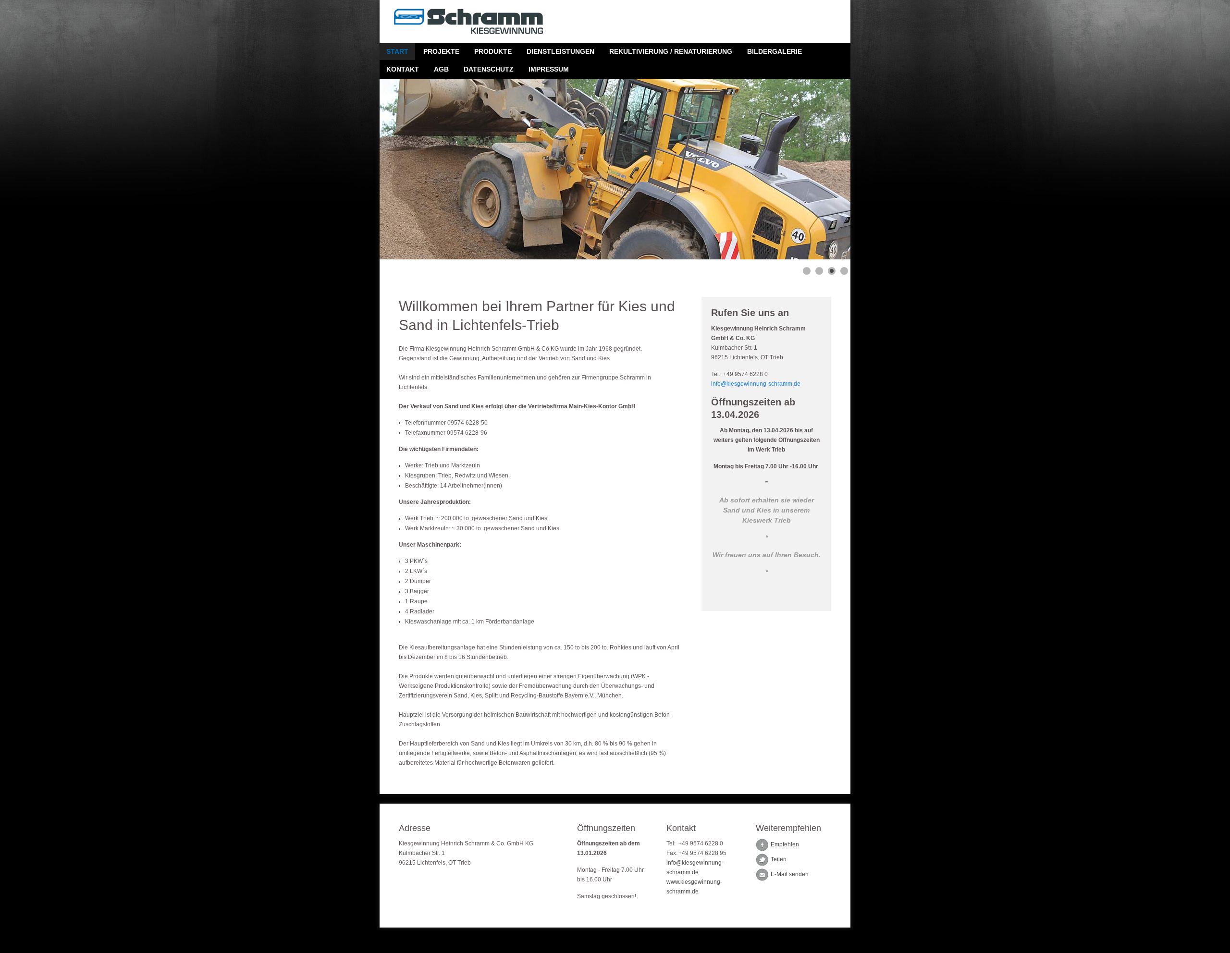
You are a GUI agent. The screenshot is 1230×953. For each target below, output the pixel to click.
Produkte (493, 51)
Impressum (549, 69)
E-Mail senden (790, 874)
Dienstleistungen (560, 51)
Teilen (779, 859)
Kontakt (402, 69)
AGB (441, 69)
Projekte (441, 51)
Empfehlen (785, 845)
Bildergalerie (774, 51)
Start (397, 51)
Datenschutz (489, 69)
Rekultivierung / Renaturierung (670, 51)
